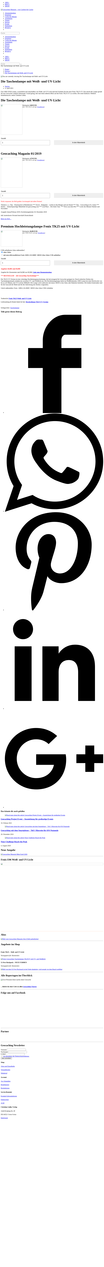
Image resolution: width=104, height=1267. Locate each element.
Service (7, 46)
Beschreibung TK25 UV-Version (37, 302)
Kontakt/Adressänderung (9, 1096)
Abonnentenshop (10, 37)
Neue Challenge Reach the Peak (14, 842)
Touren (7, 44)
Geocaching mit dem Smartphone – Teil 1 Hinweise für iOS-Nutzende (29, 830)
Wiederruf (4, 1073)
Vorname (4, 1050)
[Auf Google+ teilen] (54, 807)
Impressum (4, 1118)
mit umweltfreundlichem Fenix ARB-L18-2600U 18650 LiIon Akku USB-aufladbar (32, 255)
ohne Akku (7, 252)
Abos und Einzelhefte (8, 1066)
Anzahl (3, 138)
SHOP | (7, 6)
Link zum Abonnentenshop (42, 272)
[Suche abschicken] (21, 64)
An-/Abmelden (5, 1081)
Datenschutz (5, 1099)
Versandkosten (40, 107)
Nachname (4, 1052)
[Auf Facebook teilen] (54, 412)
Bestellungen (5, 1085)
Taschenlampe (14, 308)
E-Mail (3, 1054)
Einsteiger (8, 38)
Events (7, 48)
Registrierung (5, 1088)
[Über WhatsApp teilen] (54, 511)
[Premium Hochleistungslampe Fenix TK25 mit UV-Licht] (11, 246)
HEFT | (7, 4)
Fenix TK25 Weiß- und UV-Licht (20, 298)
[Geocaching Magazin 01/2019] (11, 187)
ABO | (7, 2)
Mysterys (8, 51)
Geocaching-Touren (30, 986)
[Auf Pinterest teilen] (54, 610)
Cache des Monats (11, 40)
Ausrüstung (8, 42)
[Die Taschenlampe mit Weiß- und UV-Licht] (11, 134)
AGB (2, 1103)
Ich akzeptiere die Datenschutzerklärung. (16, 1056)
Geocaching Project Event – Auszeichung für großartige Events (27, 819)
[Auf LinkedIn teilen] (54, 708)
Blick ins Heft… (6, 219)
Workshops (8, 49)
